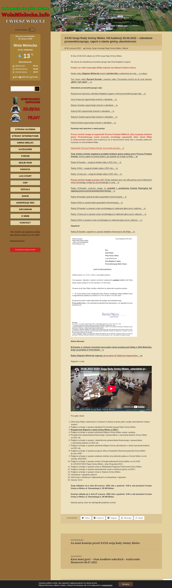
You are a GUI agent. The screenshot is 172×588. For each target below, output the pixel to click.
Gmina (88, 48)
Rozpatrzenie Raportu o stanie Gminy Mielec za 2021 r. (95, 430)
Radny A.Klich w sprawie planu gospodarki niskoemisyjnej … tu (97, 202)
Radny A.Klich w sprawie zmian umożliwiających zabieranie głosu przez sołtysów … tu (106, 220)
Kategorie (25, 149)
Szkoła (25, 189)
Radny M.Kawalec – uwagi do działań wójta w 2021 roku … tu (96, 162)
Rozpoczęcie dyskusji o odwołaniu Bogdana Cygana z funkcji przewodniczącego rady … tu (108, 93)
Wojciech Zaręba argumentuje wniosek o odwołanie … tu (94, 117)
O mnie (25, 216)
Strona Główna (25, 129)
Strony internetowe (25, 136)
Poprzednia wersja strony (25, 250)
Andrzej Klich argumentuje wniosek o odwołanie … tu (92, 111)
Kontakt (25, 222)
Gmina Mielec (25, 142)
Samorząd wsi (25, 202)
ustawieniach (107, 585)
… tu (135, 156)
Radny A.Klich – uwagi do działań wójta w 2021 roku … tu (94, 168)
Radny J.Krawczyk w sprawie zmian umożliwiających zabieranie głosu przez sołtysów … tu (108, 214)
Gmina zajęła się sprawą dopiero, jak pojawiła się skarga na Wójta (106, 156)
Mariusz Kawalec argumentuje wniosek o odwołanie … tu (94, 105)
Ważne (125, 48)
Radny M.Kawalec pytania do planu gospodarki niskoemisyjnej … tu (98, 197)
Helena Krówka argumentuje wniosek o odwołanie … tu (93, 123)
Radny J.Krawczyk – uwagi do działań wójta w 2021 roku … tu (96, 174)
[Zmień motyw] (31, 30)
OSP (25, 182)
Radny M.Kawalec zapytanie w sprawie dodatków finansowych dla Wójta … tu (103, 232)
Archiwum (25, 209)
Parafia (25, 169)
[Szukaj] (37, 89)
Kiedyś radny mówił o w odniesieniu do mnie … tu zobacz (109, 73)
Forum (25, 156)
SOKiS (25, 196)
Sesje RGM (25, 162)
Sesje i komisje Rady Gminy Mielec (106, 48)
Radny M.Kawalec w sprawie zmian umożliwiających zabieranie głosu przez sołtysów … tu (108, 208)
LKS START (25, 176)
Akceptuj (125, 584)
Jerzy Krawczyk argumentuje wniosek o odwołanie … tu (94, 99)
